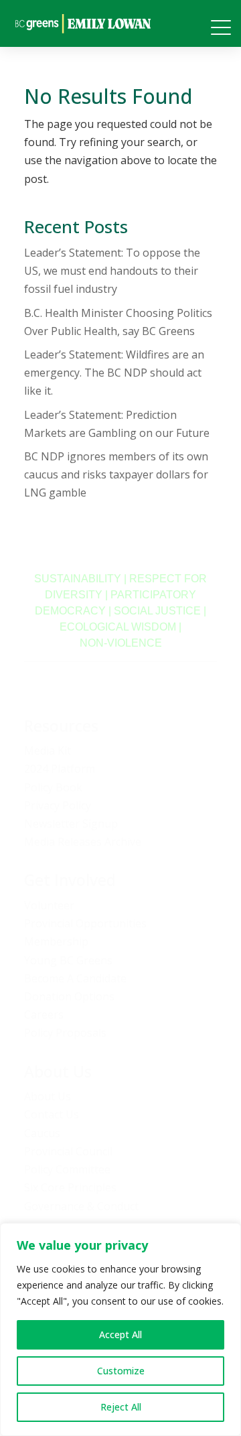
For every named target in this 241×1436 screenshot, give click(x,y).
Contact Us (51, 1114)
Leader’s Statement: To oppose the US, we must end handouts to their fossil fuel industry (112, 270)
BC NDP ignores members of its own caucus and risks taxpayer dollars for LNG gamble (116, 474)
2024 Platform (59, 768)
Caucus (42, 1133)
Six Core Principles (70, 1187)
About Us (47, 1096)
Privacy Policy (57, 805)
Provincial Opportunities (85, 923)
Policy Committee (67, 1169)
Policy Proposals (65, 1032)
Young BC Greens (68, 960)
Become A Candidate (75, 978)
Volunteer (49, 905)
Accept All (120, 1334)
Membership (56, 941)
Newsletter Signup (71, 823)
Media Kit (47, 750)
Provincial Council (68, 1151)
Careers (44, 1014)
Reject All (120, 1406)
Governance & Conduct (81, 1206)
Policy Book (53, 787)
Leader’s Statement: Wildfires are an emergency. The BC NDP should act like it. (114, 372)
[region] (120, 1329)
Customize (121, 1370)
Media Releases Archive (82, 841)
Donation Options (69, 996)
